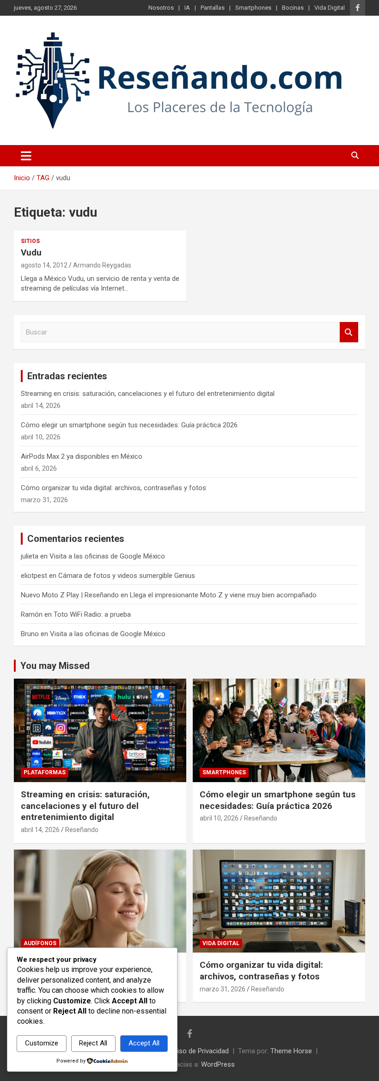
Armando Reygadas (102, 265)
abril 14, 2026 (40, 829)
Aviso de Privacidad (199, 1051)
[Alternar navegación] (26, 155)
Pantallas (213, 7)
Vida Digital (329, 7)
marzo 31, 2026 (222, 989)
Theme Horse (291, 1051)
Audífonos (40, 943)
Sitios (30, 241)
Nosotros (161, 7)
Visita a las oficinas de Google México (107, 556)
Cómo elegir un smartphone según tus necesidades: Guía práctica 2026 (129, 425)
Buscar (349, 332)
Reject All (93, 1043)
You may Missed (55, 665)
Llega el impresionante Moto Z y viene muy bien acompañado (223, 595)
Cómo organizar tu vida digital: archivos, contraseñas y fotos (113, 488)
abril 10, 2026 (219, 818)
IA (187, 7)
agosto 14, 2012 (44, 265)
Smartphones (253, 7)
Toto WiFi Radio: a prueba (92, 614)
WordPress (218, 1064)
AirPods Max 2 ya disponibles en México (81, 456)
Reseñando (81, 829)
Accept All (143, 1043)
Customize (41, 1043)
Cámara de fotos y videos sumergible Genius (126, 575)
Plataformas (45, 772)
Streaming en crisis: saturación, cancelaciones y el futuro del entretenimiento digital (148, 393)
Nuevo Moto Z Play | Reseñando (70, 595)
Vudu (31, 252)
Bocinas (293, 7)
